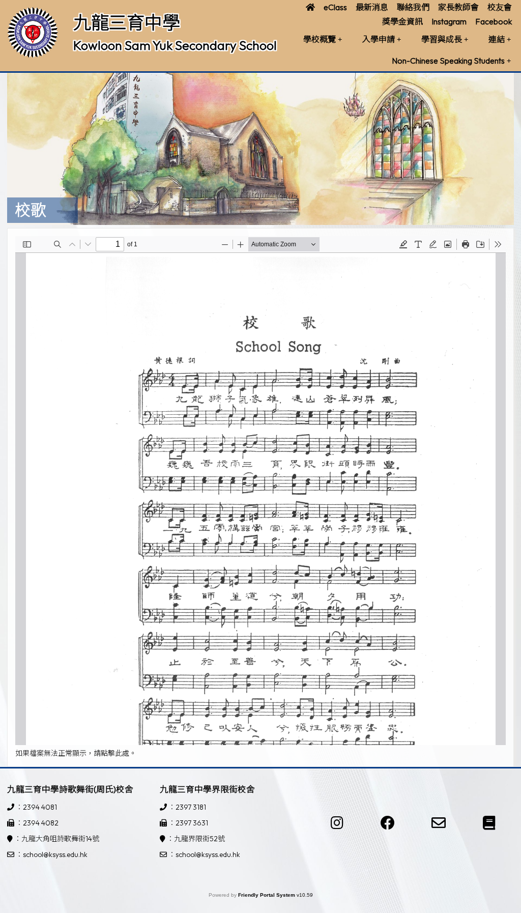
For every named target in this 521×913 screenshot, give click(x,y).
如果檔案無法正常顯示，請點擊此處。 (75, 753)
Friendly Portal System (267, 895)
